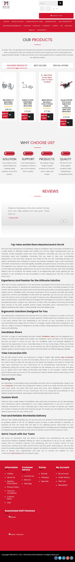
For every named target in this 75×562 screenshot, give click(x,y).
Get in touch (16, 453)
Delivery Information (12, 482)
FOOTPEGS (6, 21)
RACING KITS (36, 26)
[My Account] (42, 8)
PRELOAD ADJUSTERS (17, 21)
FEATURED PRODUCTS (17, 65)
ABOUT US (32, 30)
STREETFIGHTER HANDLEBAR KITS (12, 26)
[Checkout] (48, 8)
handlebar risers (48, 336)
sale (9, 503)
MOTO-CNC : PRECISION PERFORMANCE (28, 555)
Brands (44, 474)
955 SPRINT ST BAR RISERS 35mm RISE (8, 102)
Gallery (10, 474)
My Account (63, 474)
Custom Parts (10, 498)
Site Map (28, 484)
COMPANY (55, 26)
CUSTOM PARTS (41, 30)
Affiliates (45, 477)
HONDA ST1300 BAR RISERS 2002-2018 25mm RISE (27, 103)
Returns (27, 480)
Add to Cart (5, 115)
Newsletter (63, 485)
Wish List (62, 481)
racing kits (9, 385)
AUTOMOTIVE (46, 26)
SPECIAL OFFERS (60, 65)
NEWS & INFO (68, 26)
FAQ (61, 26)
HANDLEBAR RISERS (50, 21)
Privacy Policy (13, 487)
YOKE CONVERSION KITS (65, 21)
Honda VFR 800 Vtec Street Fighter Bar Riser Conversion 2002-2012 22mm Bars (66, 106)
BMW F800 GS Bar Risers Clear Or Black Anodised (47, 103)
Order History (64, 477)
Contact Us (29, 476)
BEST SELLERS (40, 65)
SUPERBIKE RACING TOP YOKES (34, 21)
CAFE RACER (27, 26)
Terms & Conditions (12, 492)
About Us (11, 477)
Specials (45, 481)
